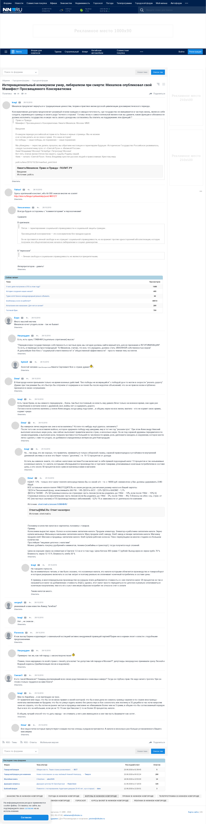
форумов (22, 761)
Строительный (72, 51)
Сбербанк (40, 779)
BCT (75, 770)
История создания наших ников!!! (19, 291)
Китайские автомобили (97, 51)
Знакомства (66, 3)
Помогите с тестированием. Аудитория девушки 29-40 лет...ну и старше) (65, 789)
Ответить (16, 181)
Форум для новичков (36, 51)
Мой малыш (161, 3)
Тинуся (88, 774)
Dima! (17, 378)
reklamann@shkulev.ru (73, 815)
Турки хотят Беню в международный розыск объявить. (28, 296)
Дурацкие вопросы (12, 784)
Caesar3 (18, 675)
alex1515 (50, 779)
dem (99, 789)
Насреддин (24, 335)
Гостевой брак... (12, 310)
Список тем (158, 72)
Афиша (53, 3)
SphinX (24, 362)
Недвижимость (82, 3)
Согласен (26, 817)
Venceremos (24, 207)
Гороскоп (98, 3)
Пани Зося (72, 784)
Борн (16, 318)
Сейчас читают (12, 278)
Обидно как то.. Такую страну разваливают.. (54, 770)
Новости (19, 3)
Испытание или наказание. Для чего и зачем (24, 306)
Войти (181, 51)
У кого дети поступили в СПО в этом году (23, 287)
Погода (109, 3)
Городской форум (144, 3)
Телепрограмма (124, 3)
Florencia (19, 632)
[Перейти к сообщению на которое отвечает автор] (29, 189)
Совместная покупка (37, 3)
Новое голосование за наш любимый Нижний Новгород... (59, 774)
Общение (6, 81)
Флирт (85, 51)
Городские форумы (21, 81)
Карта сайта (193, 812)
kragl (14, 102)
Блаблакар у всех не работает (18, 301)
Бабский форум (10, 789)
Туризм (58, 51)
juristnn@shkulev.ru (97, 819)
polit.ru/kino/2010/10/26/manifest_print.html (36, 162)
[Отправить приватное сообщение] (19, 102)
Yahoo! (17, 189)
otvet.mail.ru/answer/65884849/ (52, 504)
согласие (29, 808)
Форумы (8, 3)
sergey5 (18, 602)
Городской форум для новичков (17, 774)
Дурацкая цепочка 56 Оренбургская (51, 784)
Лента (19, 51)
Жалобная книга (11, 779)
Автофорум (176, 3)
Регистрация (195, 51)
